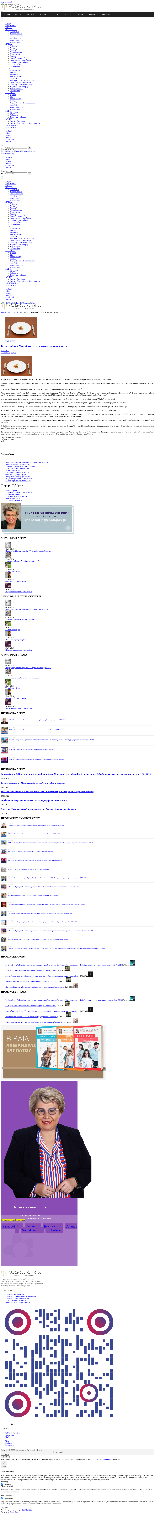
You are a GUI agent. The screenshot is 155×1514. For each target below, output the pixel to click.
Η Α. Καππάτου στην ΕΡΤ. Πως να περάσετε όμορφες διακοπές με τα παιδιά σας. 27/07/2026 (33, 895)
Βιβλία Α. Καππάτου (12, 1433)
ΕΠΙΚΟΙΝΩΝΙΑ (106, 14)
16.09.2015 (5, 351)
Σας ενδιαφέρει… (16, 40)
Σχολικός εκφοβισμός (18, 58)
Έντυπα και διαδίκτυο (18, 117)
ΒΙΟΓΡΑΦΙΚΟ (6, 14)
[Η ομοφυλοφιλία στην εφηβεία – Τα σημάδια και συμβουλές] (8, 547)
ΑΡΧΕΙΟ (92, 14)
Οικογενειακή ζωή (16, 36)
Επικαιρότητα (15, 42)
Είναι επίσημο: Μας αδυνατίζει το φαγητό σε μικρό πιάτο (34, 345)
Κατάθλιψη (14, 105)
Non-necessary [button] (6, 1496)
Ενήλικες (8, 1443)
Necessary (7, 1484)
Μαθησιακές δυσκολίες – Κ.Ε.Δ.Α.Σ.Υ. (19, 492)
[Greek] (4, 151)
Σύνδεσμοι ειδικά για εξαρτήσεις (17, 1298)
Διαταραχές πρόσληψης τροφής (21, 85)
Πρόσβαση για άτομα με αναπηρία (17, 1302)
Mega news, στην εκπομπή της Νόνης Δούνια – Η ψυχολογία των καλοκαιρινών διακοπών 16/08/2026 (36, 759)
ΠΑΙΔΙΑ (43, 14)
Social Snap (14, 1512)
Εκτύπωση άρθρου (9, 353)
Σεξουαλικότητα (16, 74)
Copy (27, 1510)
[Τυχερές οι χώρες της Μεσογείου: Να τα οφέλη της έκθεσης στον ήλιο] (67, 970)
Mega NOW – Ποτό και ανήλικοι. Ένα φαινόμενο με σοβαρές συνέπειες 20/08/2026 (31, 749)
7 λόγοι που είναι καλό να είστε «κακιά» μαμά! (22, 561)
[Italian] (32, 151)
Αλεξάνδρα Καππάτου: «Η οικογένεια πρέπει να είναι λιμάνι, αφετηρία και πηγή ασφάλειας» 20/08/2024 (37, 720)
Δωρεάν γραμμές (11, 490)
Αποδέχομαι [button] (117, 1459)
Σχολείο (13, 56)
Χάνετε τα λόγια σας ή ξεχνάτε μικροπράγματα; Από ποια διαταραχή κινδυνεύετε (38, 809)
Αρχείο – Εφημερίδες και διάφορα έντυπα (25, 123)
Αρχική (8, 24)
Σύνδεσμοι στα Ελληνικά (14, 1294)
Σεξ (11, 97)
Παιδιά (7, 1437)
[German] (25, 151)
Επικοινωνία (9, 1445)
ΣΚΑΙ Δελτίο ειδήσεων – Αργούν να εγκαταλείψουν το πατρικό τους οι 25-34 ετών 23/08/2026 (35, 730)
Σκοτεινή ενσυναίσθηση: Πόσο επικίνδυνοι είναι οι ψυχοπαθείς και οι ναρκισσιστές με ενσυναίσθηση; (47, 791)
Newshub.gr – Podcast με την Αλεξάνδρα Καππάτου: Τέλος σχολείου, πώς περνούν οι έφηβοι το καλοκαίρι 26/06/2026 (40, 913)
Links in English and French (15, 1300)
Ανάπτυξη (13, 46)
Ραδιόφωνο (14, 115)
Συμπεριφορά (15, 54)
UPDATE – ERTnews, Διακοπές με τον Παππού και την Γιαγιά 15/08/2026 (28, 869)
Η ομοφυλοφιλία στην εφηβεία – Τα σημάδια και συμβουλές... (28, 551)
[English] (10, 151)
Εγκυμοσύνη (14, 32)
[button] (13, 1220)
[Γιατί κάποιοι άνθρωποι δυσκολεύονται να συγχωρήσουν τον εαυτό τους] (68, 981)
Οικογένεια (9, 1435)
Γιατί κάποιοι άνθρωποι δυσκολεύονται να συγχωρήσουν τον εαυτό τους (34, 800)
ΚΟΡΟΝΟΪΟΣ (10, 127)
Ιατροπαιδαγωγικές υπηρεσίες (16, 496)
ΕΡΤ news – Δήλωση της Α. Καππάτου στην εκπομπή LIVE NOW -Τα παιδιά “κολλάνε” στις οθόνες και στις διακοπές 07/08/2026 (43, 887)
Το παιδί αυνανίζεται (12, 571)
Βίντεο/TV (14, 113)
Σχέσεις (13, 95)
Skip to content (6, 2)
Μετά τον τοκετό (16, 34)
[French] (17, 151)
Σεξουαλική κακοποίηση (19, 62)
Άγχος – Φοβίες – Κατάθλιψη (20, 60)
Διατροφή (13, 50)
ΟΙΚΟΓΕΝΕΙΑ (29, 14)
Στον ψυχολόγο (15, 38)
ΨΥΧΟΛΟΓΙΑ (13, 312)
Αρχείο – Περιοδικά (17, 121)
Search (3, 147)
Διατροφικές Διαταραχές (14, 500)
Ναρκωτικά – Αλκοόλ (13, 498)
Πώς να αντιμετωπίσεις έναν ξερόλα (18, 592)
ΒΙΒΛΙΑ (18, 14)
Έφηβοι (8, 1441)
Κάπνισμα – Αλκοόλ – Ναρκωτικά (22, 80)
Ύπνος (12, 48)
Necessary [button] (4, 1482)
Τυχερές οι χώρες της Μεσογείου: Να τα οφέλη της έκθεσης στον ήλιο (33, 783)
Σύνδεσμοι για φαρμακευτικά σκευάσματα (20, 1296)
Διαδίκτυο (13, 78)
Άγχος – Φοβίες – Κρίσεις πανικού (22, 103)
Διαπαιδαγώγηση (16, 52)
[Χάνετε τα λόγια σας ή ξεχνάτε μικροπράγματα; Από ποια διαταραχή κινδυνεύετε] (75, 987)
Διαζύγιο (13, 101)
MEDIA (80, 14)
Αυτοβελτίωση (15, 99)
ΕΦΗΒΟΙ (55, 14)
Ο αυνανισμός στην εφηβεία (15, 581)
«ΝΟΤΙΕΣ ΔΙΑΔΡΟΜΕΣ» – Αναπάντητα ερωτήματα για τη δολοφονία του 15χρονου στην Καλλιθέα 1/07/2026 (38, 939)
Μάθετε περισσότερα (104, 1459)
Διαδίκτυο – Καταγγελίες (14, 494)
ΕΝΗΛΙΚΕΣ (68, 14)
